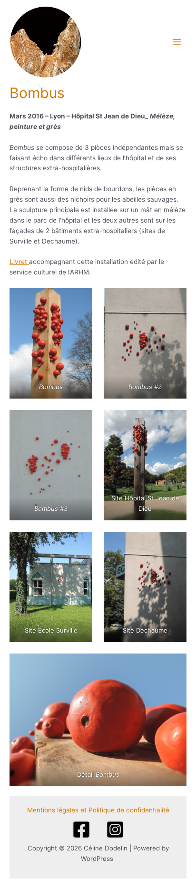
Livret (19, 261)
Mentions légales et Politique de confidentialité (98, 810)
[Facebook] (81, 829)
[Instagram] (115, 829)
